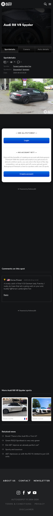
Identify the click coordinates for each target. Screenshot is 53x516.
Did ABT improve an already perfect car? (22, 445)
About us (9, 480)
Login (26, 140)
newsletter (42, 480)
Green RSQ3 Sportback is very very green (22, 440)
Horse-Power (16, 280)
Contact (24, 480)
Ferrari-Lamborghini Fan (22, 66)
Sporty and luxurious (13, 449)
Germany (26, 70)
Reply (6, 295)
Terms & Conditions (18, 504)
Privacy (40, 504)
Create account (26, 174)
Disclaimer (26, 509)
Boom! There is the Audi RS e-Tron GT (21, 436)
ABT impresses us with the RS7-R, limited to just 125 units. (27, 455)
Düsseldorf (17, 70)
